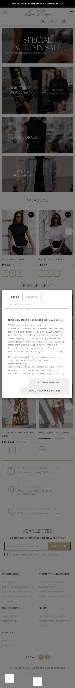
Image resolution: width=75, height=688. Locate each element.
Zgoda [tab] (14, 296)
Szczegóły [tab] (32, 296)
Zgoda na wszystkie (44, 390)
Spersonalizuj (49, 382)
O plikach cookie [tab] (20, 304)
